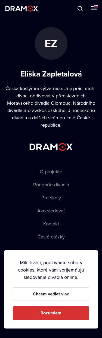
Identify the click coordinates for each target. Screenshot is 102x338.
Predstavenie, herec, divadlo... (55, 8)
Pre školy (51, 197)
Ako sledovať (51, 210)
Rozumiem (51, 313)
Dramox (21, 8)
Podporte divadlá (51, 184)
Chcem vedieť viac (51, 294)
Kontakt (51, 223)
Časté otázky (51, 236)
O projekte (51, 171)
